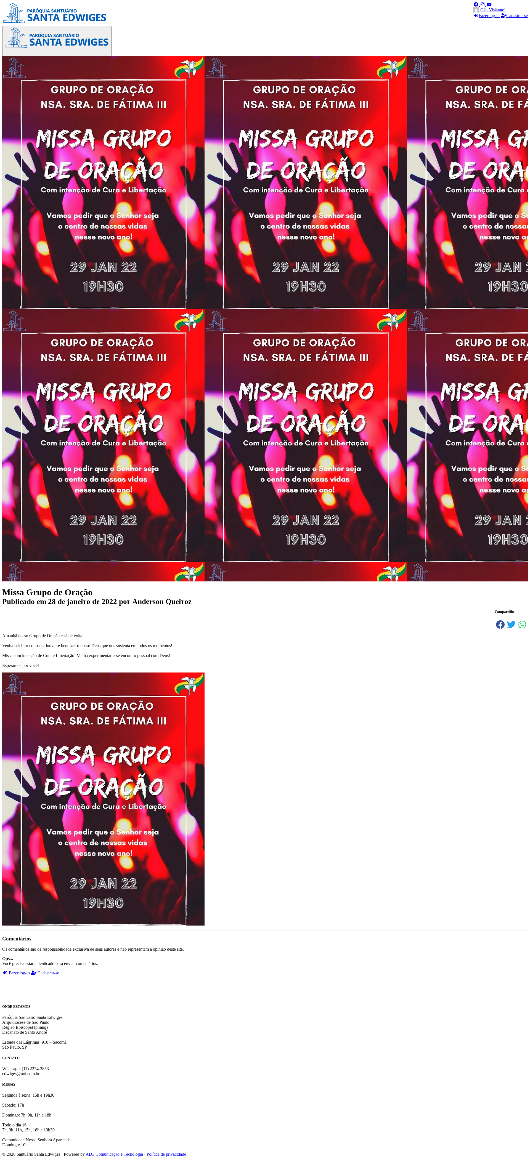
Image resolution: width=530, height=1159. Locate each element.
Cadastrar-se (517, 15)
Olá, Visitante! (492, 9)
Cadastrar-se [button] (47, 973)
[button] (476, 4)
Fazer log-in (489, 15)
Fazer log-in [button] (19, 973)
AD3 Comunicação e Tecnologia (114, 1154)
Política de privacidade (166, 1154)
